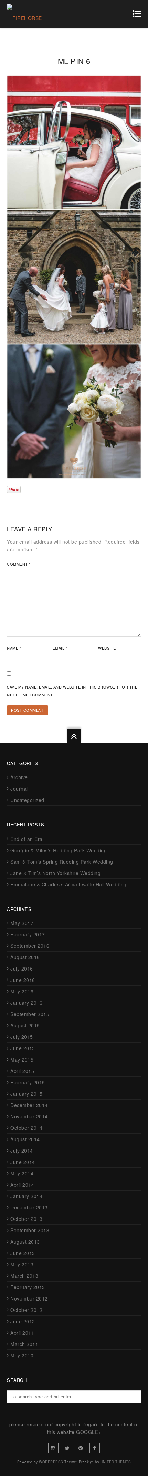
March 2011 (24, 1344)
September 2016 (29, 945)
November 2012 (29, 1298)
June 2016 (22, 979)
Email (60, 648)
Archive (19, 777)
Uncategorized (27, 799)
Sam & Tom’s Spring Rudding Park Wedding (61, 861)
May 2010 (21, 1355)
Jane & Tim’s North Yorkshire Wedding (55, 873)
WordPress (51, 1461)
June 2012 (22, 1321)
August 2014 (25, 1139)
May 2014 (21, 1173)
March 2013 (24, 1275)
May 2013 (21, 1264)
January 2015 (26, 1093)
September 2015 (29, 1014)
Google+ (88, 1431)
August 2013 (25, 1241)
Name (14, 648)
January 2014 (26, 1196)
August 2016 (25, 957)
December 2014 (29, 1105)
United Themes (116, 1461)
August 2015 (25, 1025)
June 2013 (22, 1252)
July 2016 (21, 968)
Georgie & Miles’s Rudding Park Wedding (58, 850)
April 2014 (22, 1184)
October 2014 (26, 1127)
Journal (19, 788)
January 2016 (26, 1002)
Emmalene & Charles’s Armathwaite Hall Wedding (68, 884)
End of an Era (26, 838)
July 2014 (21, 1150)
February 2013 (27, 1287)
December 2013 (29, 1207)
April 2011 (22, 1332)
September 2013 (29, 1230)
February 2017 (27, 934)
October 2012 (26, 1309)
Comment (19, 564)
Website (107, 648)
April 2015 (22, 1070)
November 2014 (29, 1116)
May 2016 (21, 991)
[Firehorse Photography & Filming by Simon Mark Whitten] (39, 13)
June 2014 (22, 1161)
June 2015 (22, 1048)
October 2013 (26, 1218)
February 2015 (27, 1082)
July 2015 (21, 1036)
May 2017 (21, 923)
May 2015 (21, 1059)
